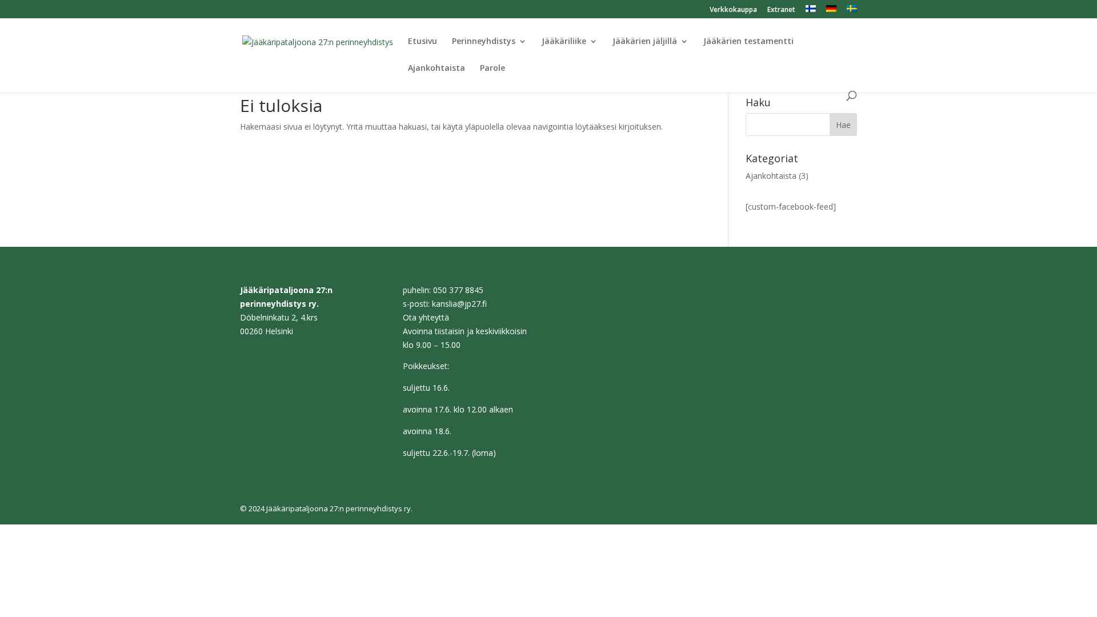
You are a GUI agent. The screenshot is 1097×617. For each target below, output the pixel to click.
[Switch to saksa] (831, 11)
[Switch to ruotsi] (852, 11)
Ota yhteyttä (426, 317)
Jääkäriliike (564, 41)
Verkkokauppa (733, 10)
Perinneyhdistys (483, 41)
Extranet (781, 10)
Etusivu (422, 41)
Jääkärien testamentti (748, 41)
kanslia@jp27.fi (459, 303)
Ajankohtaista (436, 68)
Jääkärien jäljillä (644, 41)
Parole (492, 68)
